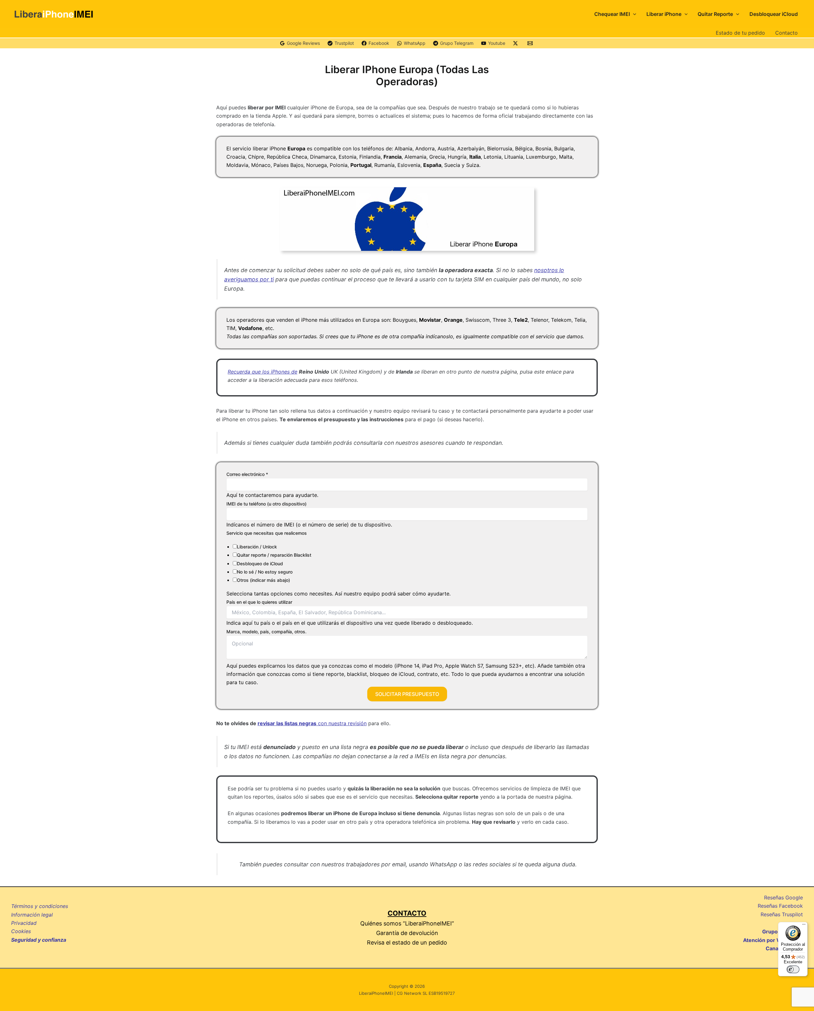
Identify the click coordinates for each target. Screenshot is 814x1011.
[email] (531, 43)
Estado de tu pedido (740, 33)
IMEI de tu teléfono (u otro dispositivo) (266, 503)
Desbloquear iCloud (773, 14)
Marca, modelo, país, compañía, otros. (266, 631)
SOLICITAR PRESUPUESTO (407, 694)
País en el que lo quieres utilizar (259, 602)
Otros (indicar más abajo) (263, 580)
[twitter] (516, 43)
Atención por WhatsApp (773, 940)
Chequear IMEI (612, 14)
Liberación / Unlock (257, 546)
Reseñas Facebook (780, 906)
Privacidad (24, 923)
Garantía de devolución (407, 933)
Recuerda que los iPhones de (262, 371)
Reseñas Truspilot (782, 914)
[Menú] (804, 926)
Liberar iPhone (663, 14)
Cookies (21, 931)
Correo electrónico (247, 474)
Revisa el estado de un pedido (407, 942)
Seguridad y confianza (38, 940)
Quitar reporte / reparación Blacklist (274, 555)
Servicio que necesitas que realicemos (266, 533)
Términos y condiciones (39, 906)
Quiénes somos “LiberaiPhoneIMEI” (407, 923)
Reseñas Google (783, 897)
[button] (633, 14)
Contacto (786, 33)
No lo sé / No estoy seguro (265, 571)
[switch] (793, 969)
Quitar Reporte (715, 14)
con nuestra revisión (312, 723)
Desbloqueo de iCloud (260, 563)
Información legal (32, 914)
